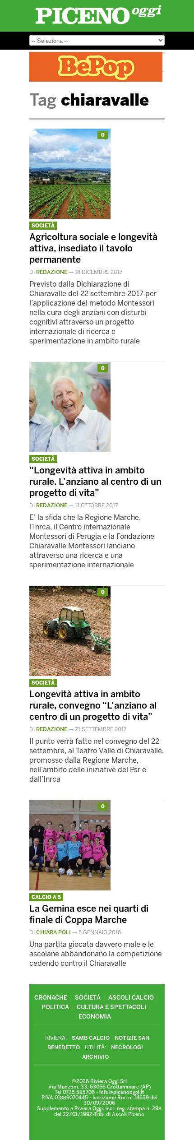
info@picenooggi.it (121, 1092)
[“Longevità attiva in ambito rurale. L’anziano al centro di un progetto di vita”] (70, 449)
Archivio (95, 1057)
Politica (55, 1007)
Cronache (50, 997)
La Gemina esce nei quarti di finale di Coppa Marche (88, 914)
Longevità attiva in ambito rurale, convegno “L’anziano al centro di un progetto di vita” (93, 705)
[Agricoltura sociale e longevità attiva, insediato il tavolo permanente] (70, 216)
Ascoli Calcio (131, 997)
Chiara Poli (53, 932)
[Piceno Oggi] (98, 24)
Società (43, 226)
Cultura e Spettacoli (111, 1007)
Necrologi (127, 1047)
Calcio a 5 (46, 897)
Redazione (51, 272)
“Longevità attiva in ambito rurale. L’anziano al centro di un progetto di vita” (95, 481)
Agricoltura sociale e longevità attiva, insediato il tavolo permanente (93, 248)
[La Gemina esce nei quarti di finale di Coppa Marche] (70, 888)
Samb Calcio (91, 1038)
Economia (95, 1016)
